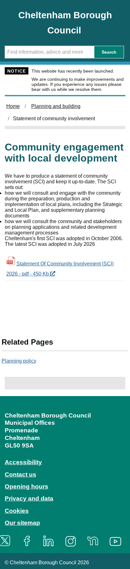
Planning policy (19, 361)
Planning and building (55, 106)
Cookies (17, 510)
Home (13, 106)
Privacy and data (29, 498)
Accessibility (23, 462)
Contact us (20, 474)
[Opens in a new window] (29, 541)
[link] (65, 474)
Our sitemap (22, 522)
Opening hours (26, 486)
